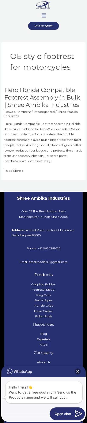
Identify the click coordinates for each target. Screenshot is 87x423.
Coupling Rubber (43, 284)
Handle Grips (43, 305)
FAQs (43, 344)
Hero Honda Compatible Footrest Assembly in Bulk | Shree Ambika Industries (42, 97)
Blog (43, 333)
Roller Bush (43, 316)
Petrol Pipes (44, 300)
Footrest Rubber (43, 289)
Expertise (43, 339)
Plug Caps (43, 295)
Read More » (13, 170)
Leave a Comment (17, 111)
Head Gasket (43, 311)
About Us (43, 362)
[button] (43, 16)
